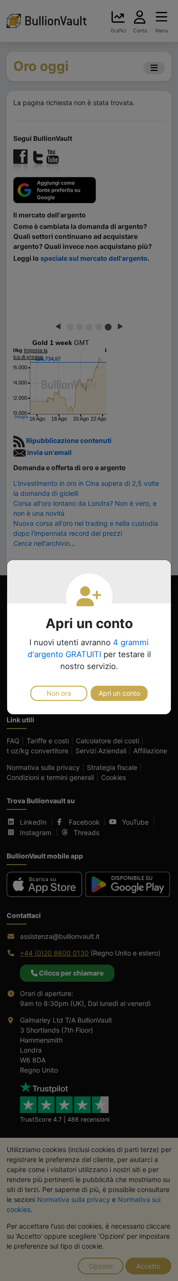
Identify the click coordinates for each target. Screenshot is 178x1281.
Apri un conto (119, 693)
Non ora (59, 693)
